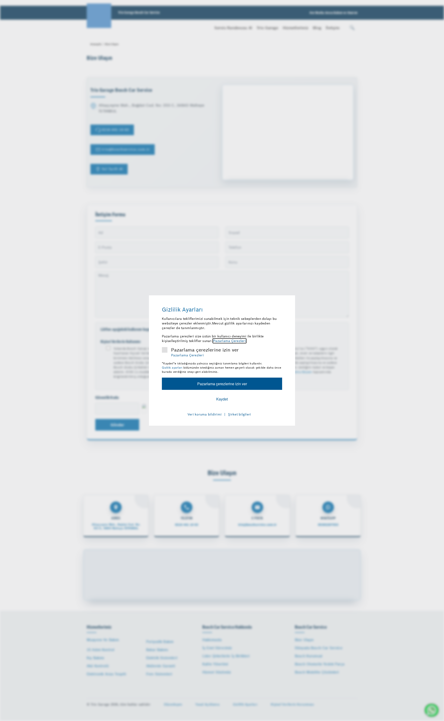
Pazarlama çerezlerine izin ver (205, 350)
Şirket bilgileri (239, 414)
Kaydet (222, 399)
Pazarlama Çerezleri (229, 341)
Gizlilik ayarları (172, 367)
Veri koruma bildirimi (205, 414)
